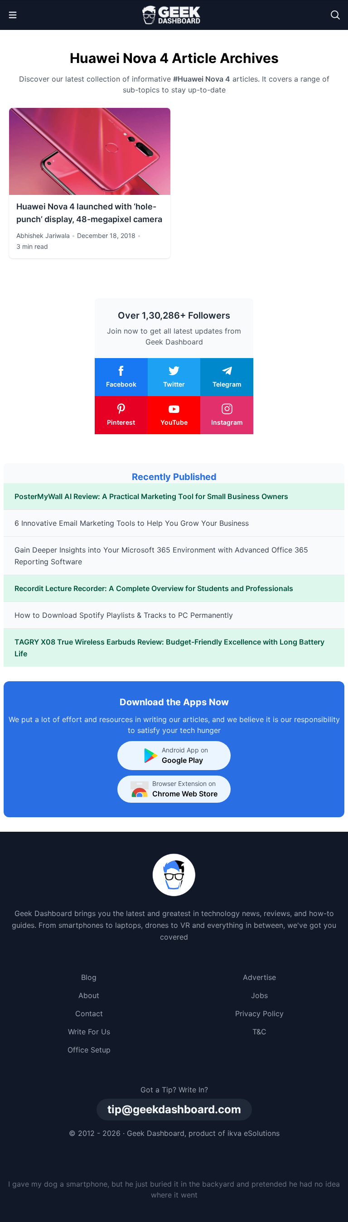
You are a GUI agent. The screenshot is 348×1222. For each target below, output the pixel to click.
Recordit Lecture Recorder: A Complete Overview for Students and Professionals (153, 588)
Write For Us (89, 1031)
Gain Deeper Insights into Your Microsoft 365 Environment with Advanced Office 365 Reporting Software (161, 555)
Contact (89, 1013)
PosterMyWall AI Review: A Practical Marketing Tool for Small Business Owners (151, 496)
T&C (259, 1031)
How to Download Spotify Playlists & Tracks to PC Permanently (123, 615)
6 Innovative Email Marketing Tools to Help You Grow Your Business (131, 523)
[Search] (335, 15)
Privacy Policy (259, 1013)
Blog (89, 977)
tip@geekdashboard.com (174, 1109)
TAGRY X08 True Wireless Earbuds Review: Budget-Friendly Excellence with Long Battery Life (169, 647)
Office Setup (89, 1049)
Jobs (259, 995)
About (88, 995)
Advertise (259, 977)
